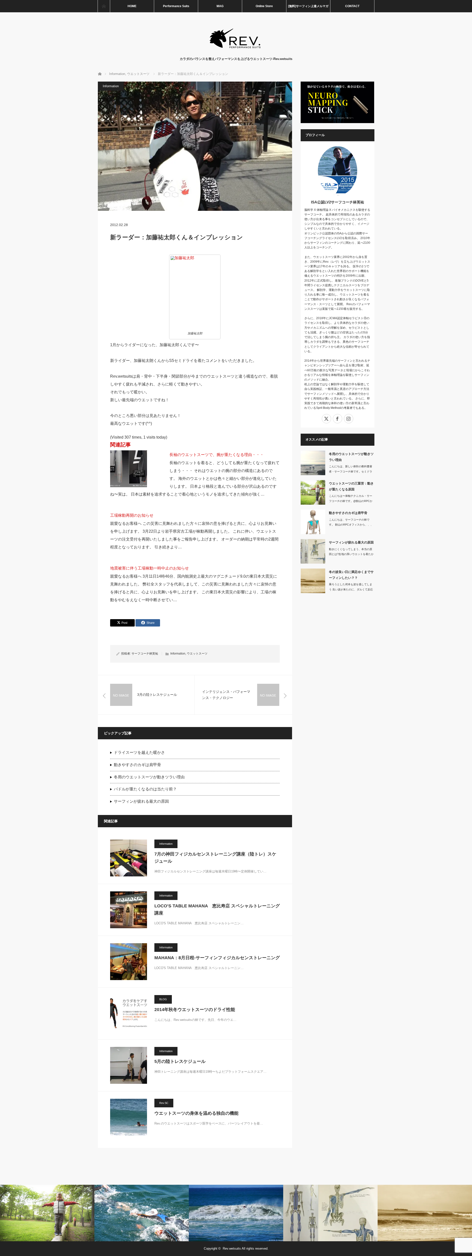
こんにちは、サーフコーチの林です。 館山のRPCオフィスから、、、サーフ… (351, 524)
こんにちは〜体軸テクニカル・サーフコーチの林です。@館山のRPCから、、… (350, 501)
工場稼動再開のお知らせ (131, 515)
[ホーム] (104, 6)
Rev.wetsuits (232, 1248)
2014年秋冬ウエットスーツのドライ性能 (194, 1009)
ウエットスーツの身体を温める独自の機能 (196, 1113)
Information (111, 86)
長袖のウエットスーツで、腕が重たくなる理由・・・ (216, 455)
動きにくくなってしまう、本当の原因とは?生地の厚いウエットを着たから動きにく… (351, 554)
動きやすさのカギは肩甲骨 (137, 765)
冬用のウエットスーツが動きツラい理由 (149, 777)
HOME (132, 6)
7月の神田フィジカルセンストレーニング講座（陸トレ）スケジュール (215, 858)
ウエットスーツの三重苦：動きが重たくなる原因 (351, 486)
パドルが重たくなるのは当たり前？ (145, 789)
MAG (220, 6)
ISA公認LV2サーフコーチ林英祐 (337, 202)
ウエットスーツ (197, 653)
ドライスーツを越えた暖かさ (139, 752)
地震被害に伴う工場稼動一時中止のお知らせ (149, 568)
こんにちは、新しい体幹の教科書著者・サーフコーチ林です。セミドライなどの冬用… (350, 471)
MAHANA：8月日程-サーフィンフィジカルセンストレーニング (217, 957)
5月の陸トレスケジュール (180, 1061)
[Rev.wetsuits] (236, 51)
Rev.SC (163, 1102)
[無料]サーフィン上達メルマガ (308, 6)
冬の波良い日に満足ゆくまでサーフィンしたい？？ (351, 574)
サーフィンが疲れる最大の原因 (141, 801)
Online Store (264, 6)
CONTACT (352, 6)
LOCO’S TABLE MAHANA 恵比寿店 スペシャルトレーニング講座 (217, 909)
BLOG (163, 999)
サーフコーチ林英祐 (145, 653)
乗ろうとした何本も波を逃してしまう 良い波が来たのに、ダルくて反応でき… (351, 589)
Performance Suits (176, 6)
